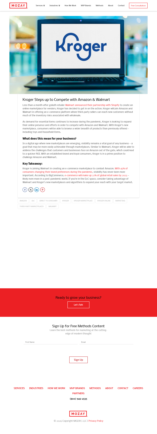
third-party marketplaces (32, 206)
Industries (36, 388)
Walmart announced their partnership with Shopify (92, 105)
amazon (23, 200)
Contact (123, 388)
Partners (78, 393)
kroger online (104, 200)
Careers (138, 388)
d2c (33, 200)
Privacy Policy (96, 420)
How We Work (56, 388)
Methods (95, 388)
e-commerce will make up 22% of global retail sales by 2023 (96, 175)
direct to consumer (48, 200)
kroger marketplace (83, 200)
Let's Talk (78, 304)
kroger (65, 200)
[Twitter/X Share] (30, 189)
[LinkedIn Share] (36, 189)
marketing (120, 200)
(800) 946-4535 (78, 398)
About (109, 388)
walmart (52, 206)
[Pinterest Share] (42, 189)
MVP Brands (77, 388)
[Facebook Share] (25, 189)
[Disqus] (78, 239)
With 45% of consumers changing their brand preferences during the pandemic (75, 170)
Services (19, 388)
